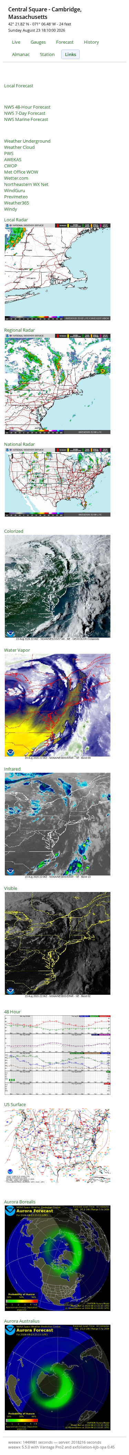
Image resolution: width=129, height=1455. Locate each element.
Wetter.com (16, 178)
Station (47, 54)
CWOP (10, 166)
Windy (10, 209)
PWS (8, 153)
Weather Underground (27, 141)
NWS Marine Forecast (26, 119)
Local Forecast (18, 85)
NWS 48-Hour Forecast (27, 107)
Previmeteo (16, 197)
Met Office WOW (21, 172)
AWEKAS (12, 159)
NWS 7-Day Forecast (24, 113)
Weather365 (16, 203)
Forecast (65, 42)
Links (70, 54)
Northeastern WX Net (26, 184)
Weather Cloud (19, 147)
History (91, 42)
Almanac (21, 54)
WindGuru (14, 190)
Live (16, 42)
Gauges (38, 42)
